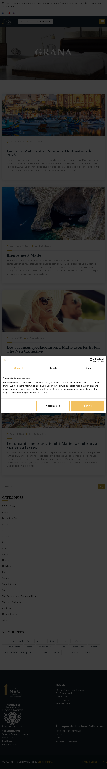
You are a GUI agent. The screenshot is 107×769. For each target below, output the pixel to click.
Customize (51, 405)
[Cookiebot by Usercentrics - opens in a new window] (91, 360)
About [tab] (88, 368)
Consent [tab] (18, 368)
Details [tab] (53, 368)
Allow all (87, 405)
